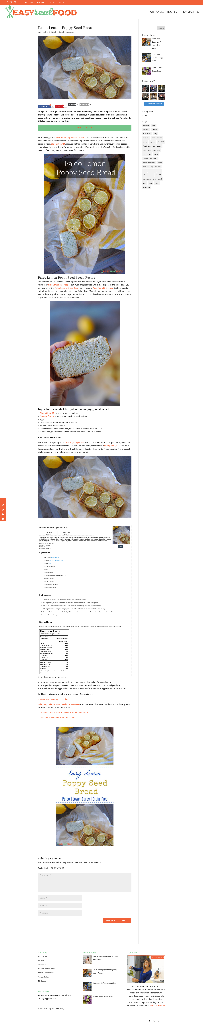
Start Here (28, 2)
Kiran (42, 32)
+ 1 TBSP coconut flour (56, 560)
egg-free (152, 142)
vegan (157, 183)
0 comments (69, 32)
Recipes (172, 12)
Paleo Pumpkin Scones (103, 288)
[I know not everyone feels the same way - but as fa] (161, 96)
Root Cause (156, 12)
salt (50, 563)
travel (150, 183)
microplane (109, 445)
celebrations (147, 134)
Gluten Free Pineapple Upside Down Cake (56, 717)
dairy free (146, 138)
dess (153, 138)
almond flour (57, 144)
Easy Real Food (53, 1009)
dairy (155, 134)
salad (159, 171)
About (40, 2)
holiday (156, 154)
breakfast (146, 129)
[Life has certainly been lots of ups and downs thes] (145, 88)
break (154, 125)
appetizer (146, 125)
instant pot (154, 158)
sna (154, 179)
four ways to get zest (75, 442)
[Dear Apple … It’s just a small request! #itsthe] (153, 96)
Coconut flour (46, 416)
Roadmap (188, 12)
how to (145, 158)
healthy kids (147, 154)
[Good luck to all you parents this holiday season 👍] (145, 96)
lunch (160, 163)
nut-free (158, 167)
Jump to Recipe (85, 127)
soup (144, 183)
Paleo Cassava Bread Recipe (67, 288)
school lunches (148, 175)
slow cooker (147, 179)
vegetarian (146, 187)
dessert (159, 138)
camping (155, 129)
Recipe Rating (44, 868)
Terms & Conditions (46, 973)
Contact (52, 2)
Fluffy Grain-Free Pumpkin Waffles (53, 699)
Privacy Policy (43, 977)
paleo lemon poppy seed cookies (70, 137)
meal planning (148, 167)
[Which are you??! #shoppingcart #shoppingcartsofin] (161, 88)
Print (120, 546)
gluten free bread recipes (59, 285)
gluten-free (147, 150)
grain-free (156, 150)
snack (160, 179)
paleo (145, 171)
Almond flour (46, 413)
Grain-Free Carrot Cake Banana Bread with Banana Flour (63, 712)
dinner (145, 142)
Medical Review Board (46, 969)
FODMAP (161, 142)
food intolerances (149, 146)
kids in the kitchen (149, 163)
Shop (61, 2)
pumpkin (152, 171)
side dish (158, 175)
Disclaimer (42, 981)
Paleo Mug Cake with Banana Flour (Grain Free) (59, 704)
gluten (159, 146)
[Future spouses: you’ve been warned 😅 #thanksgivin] (153, 88)
